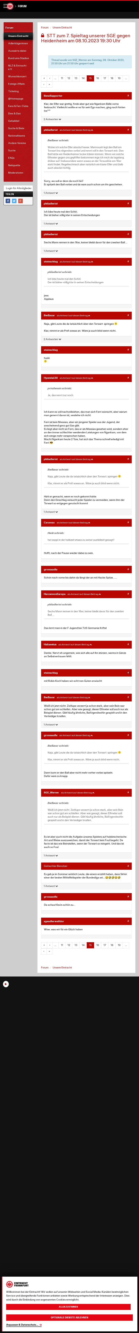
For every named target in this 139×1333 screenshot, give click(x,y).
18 (112, 78)
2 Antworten (51, 119)
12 (69, 78)
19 (119, 78)
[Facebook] (8, 201)
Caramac (49, 522)
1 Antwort (49, 192)
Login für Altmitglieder (18, 188)
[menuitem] (18, 36)
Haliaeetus (50, 644)
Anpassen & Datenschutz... (22, 1324)
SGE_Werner (51, 792)
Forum (22, 6)
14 (83, 78)
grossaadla (50, 569)
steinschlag (51, 261)
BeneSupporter (53, 95)
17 (105, 78)
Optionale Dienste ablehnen (69, 1317)
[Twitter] (14, 201)
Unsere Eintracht (62, 27)
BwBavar (49, 315)
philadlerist (51, 129)
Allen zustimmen (68, 1307)
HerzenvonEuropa (55, 593)
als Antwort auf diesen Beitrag (75, 130)
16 (97, 78)
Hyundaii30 (51, 377)
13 (76, 78)
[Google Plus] (20, 201)
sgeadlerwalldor (54, 921)
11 (62, 78)
